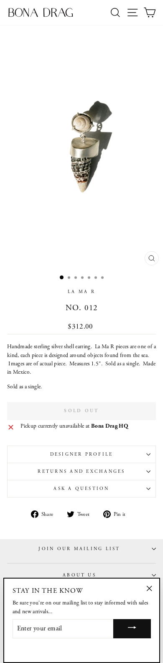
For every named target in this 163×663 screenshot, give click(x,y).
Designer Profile (81, 454)
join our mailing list (79, 549)
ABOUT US (79, 575)
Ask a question (81, 489)
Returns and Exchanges (81, 471)
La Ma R (81, 292)
